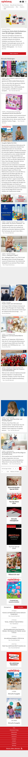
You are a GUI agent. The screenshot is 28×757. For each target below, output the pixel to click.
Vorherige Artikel (6, 468)
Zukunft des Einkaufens (16, 5)
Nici (17, 7)
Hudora (22, 7)
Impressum (14, 736)
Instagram (14, 738)
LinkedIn (14, 741)
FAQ (14, 727)
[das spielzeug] (6, 2)
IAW (5, 8)
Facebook (14, 743)
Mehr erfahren (14, 53)
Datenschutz (14, 732)
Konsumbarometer (9, 7)
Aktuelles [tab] (20, 607)
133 (8, 471)
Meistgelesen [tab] (7, 607)
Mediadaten (14, 734)
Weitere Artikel (14, 471)
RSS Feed (14, 745)
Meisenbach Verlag (14, 730)
